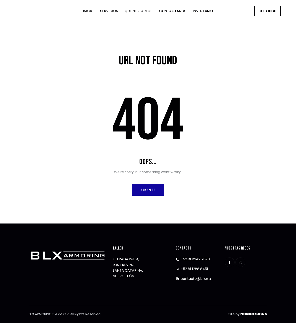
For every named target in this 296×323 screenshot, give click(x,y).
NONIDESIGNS (253, 314)
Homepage (148, 190)
